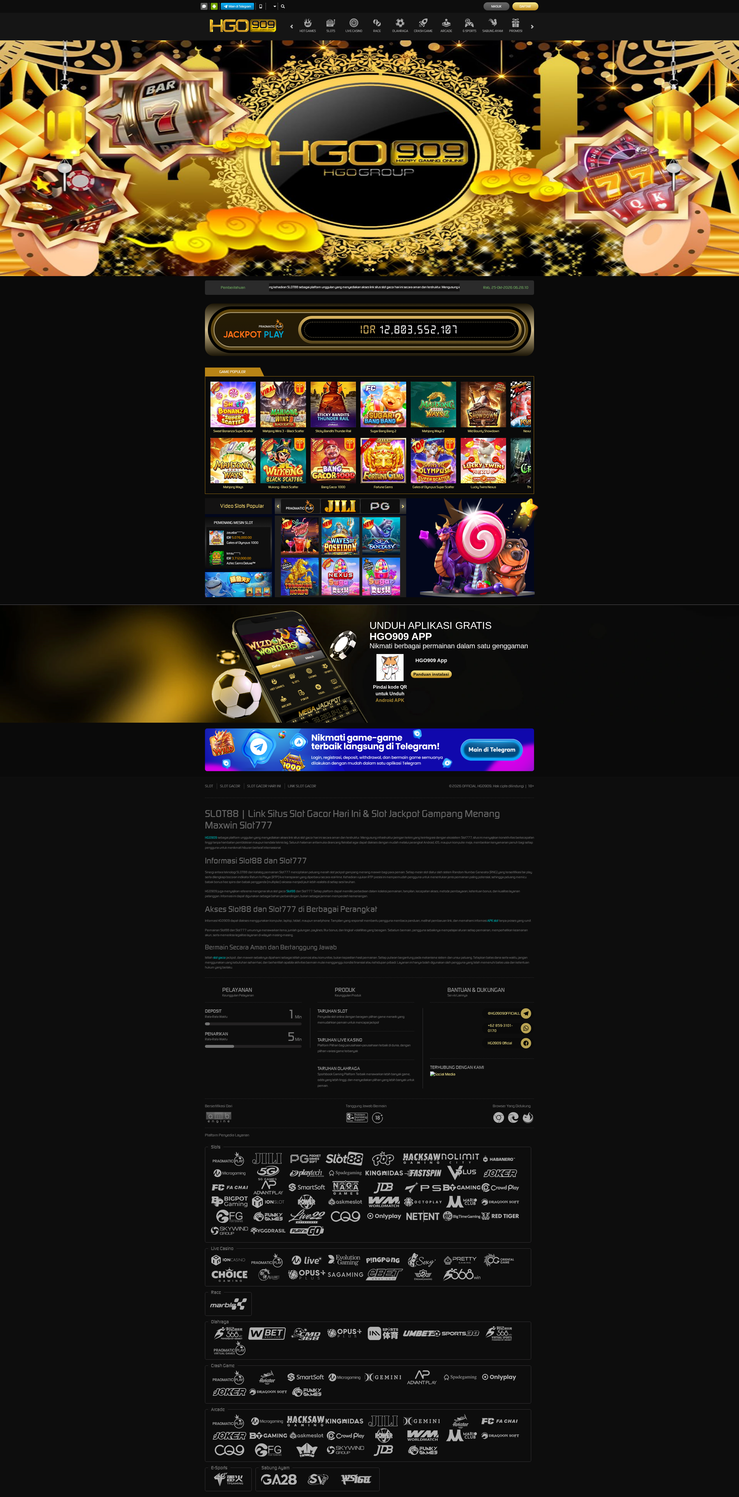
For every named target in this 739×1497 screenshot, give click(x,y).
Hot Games (308, 31)
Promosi (515, 31)
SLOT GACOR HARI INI (264, 786)
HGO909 (211, 837)
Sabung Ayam (492, 31)
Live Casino (354, 31)
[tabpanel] (369, 158)
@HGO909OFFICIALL (504, 1013)
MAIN (236, 404)
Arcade (446, 31)
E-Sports (469, 31)
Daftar (525, 6)
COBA (303, 530)
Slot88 (290, 891)
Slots (330, 31)
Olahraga (400, 31)
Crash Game (423, 31)
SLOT (209, 786)
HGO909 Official (500, 1043)
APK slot (492, 921)
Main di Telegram (240, 6)
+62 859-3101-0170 (500, 1028)
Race (377, 31)
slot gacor (219, 957)
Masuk (496, 6)
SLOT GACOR (230, 786)
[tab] (300, 506)
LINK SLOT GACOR (302, 786)
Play (274, 334)
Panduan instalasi (431, 674)
